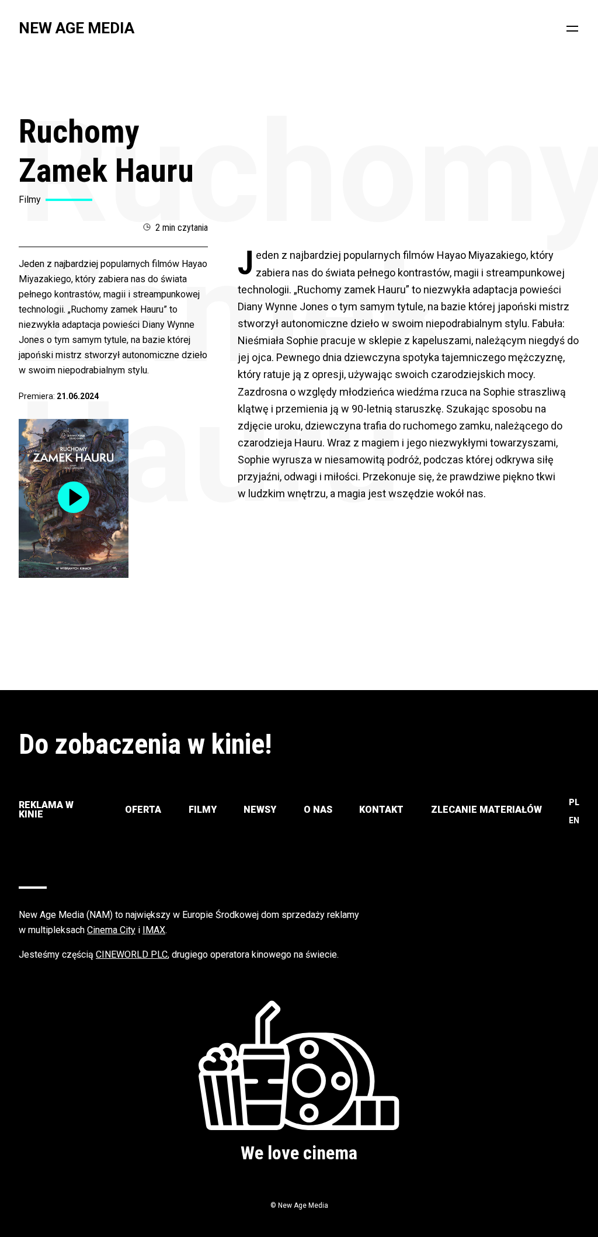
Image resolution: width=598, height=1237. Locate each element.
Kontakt (381, 809)
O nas (318, 809)
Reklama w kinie (46, 809)
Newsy (260, 809)
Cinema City (111, 929)
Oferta (143, 809)
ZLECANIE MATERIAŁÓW (486, 809)
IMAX (153, 929)
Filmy (203, 809)
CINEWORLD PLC (132, 954)
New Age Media (76, 28)
